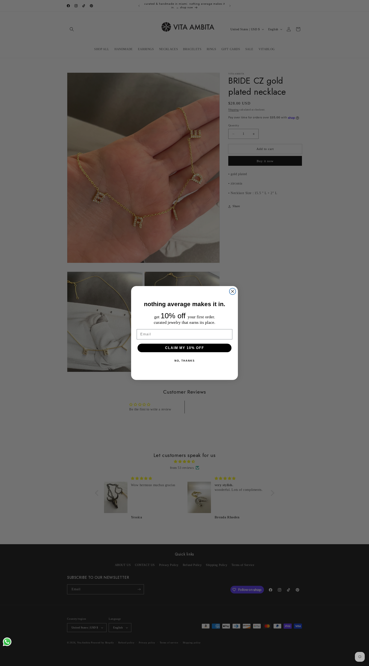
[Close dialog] (232, 291)
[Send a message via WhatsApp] (7, 642)
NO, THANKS (184, 360)
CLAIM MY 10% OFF (184, 348)
